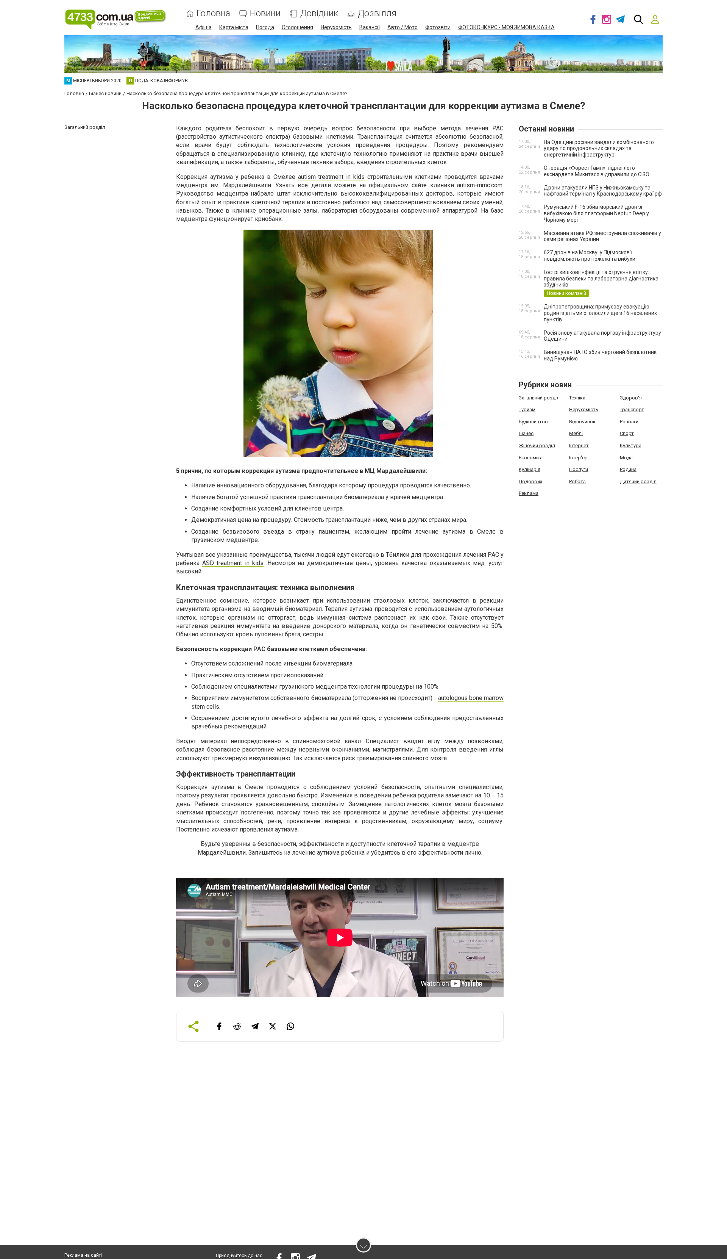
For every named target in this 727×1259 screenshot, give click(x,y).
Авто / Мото (402, 27)
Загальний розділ (539, 398)
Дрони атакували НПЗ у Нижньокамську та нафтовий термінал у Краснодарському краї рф (603, 191)
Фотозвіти (438, 27)
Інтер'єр (578, 457)
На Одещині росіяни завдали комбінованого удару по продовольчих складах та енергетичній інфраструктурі (599, 148)
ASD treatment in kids (233, 563)
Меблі (576, 433)
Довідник (319, 13)
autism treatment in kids (331, 176)
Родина (628, 469)
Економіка (531, 457)
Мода (626, 457)
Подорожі (530, 481)
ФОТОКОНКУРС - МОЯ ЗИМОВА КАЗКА (506, 27)
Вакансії (369, 27)
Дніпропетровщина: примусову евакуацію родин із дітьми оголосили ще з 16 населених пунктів (600, 313)
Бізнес (526, 433)
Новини (265, 13)
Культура (630, 445)
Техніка (577, 398)
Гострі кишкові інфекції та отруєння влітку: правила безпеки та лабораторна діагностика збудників (601, 278)
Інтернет (579, 445)
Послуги (578, 469)
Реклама (528, 493)
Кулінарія (529, 469)
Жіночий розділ (537, 445)
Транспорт (632, 409)
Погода (265, 27)
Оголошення (297, 27)
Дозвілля (377, 13)
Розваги (629, 421)
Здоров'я (631, 398)
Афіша (203, 27)
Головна (213, 13)
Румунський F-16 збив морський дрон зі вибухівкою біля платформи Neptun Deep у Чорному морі (596, 213)
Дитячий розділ (638, 481)
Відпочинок (582, 421)
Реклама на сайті (83, 1255)
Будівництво (533, 421)
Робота (577, 481)
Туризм (527, 409)
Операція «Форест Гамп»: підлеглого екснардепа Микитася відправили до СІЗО (596, 171)
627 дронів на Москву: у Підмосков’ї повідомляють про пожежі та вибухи (589, 255)
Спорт (627, 433)
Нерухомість (336, 27)
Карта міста (233, 27)
